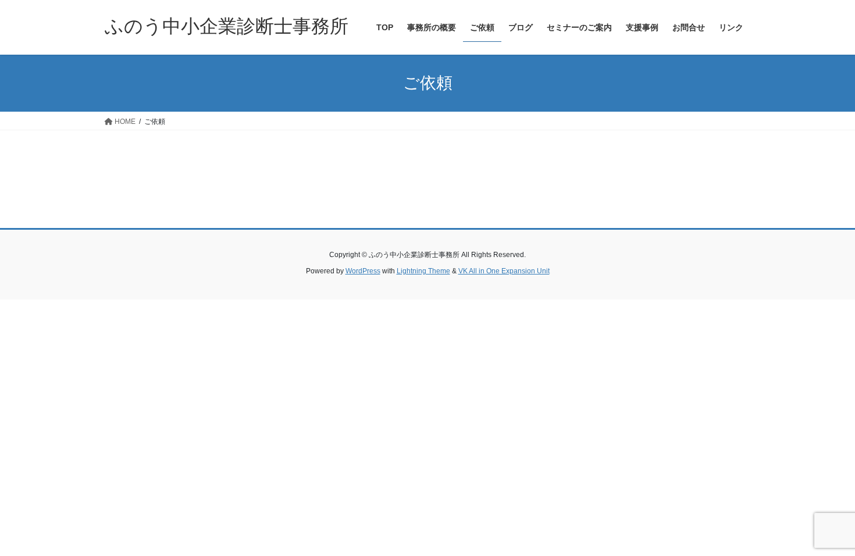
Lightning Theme (423, 271)
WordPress (362, 271)
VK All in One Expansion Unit (504, 271)
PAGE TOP (824, 529)
